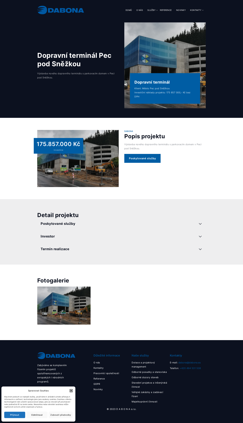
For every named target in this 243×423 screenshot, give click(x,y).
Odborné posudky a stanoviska (149, 372)
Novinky (181, 10)
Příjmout (14, 415)
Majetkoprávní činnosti (144, 401)
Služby (151, 10)
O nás (139, 10)
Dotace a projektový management (143, 364)
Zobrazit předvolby (60, 415)
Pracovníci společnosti (106, 373)
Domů (129, 10)
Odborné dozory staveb (145, 377)
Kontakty (195, 10)
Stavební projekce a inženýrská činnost (149, 384)
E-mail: (185, 362)
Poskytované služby (142, 158)
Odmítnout (37, 415)
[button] (71, 390)
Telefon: (185, 368)
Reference (166, 10)
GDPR (97, 384)
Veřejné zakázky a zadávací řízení (147, 394)
